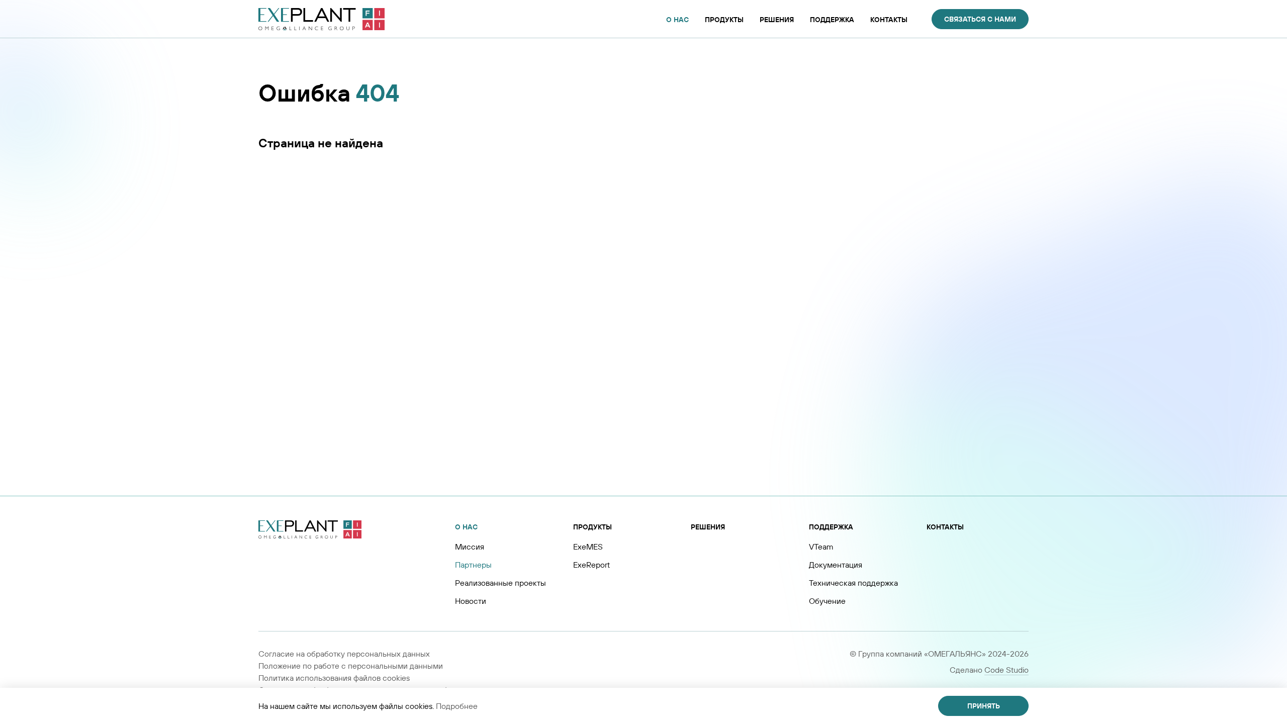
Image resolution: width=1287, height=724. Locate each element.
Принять (983, 705)
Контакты (945, 526)
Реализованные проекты (500, 583)
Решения (708, 526)
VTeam (821, 546)
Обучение (827, 601)
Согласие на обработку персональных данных (344, 654)
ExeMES (588, 546)
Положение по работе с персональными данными (350, 666)
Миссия (469, 546)
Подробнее (457, 706)
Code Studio (1006, 670)
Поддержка (831, 526)
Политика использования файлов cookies (334, 678)
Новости (470, 601)
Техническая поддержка (853, 583)
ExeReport (591, 565)
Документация (835, 565)
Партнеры (473, 565)
